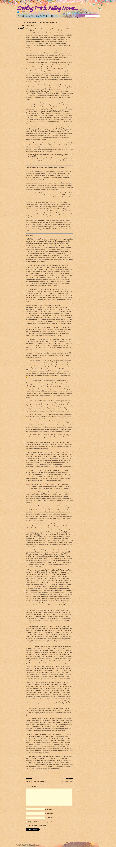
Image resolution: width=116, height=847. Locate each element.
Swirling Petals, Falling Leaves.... (25, 844)
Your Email (48, 813)
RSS (23, 12)
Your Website (49, 818)
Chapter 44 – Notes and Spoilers (35, 780)
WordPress (24, 845)
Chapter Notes (35, 772)
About (52, 15)
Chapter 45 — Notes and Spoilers (41, 22)
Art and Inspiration (42, 15)
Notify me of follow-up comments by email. (40, 822)
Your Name (48, 809)
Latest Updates (22, 15)
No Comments (21, 28)
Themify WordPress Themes (33, 845)
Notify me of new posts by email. (37, 825)
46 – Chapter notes (67, 780)
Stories (31, 15)
